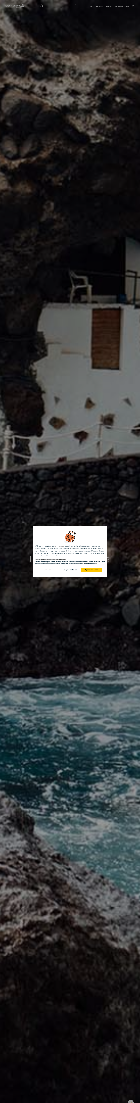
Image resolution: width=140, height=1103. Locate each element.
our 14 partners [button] (59, 546)
